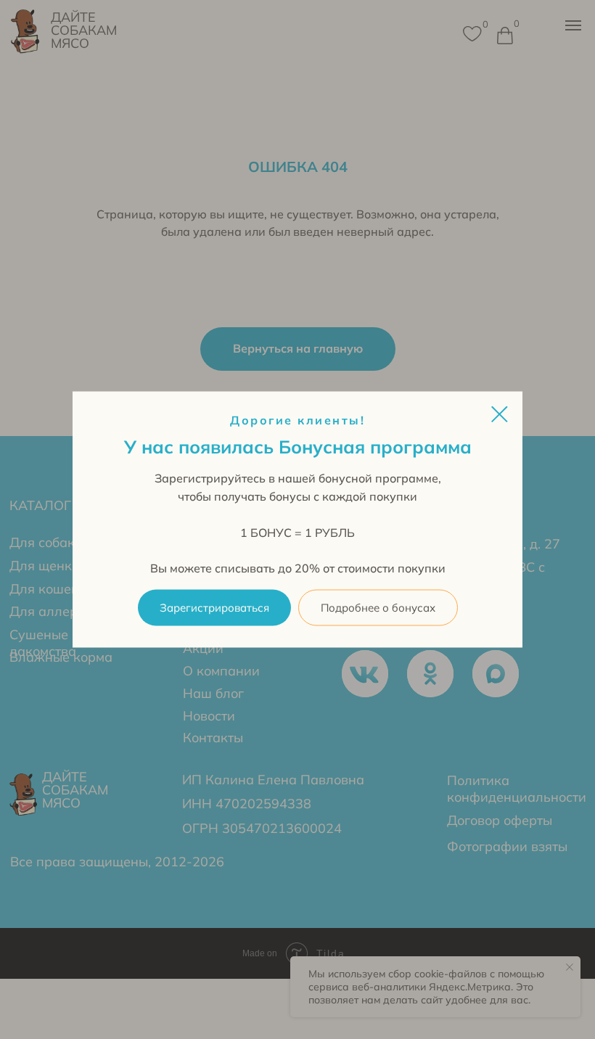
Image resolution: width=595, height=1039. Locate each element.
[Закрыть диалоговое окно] (499, 414)
